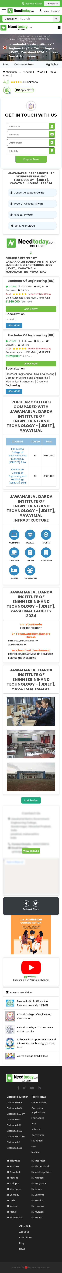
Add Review (31, 800)
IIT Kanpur (12, 1206)
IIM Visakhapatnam (41, 1172)
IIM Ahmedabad (40, 1166)
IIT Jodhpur (13, 1183)
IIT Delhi (11, 1200)
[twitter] (36, 903)
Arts (33, 1123)
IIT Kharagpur (14, 1189)
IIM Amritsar (37, 1177)
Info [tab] (5, 64)
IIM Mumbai (37, 1211)
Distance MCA (14, 1108)
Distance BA (13, 1142)
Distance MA (14, 1119)
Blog (21, 1243)
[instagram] (24, 1088)
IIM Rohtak (37, 1217)
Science (35, 1129)
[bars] (59, 28)
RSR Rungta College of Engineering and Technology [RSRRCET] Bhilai (17, 455)
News (22, 1248)
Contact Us (25, 1237)
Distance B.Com (16, 1136)
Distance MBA (14, 1102)
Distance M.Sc (14, 1148)
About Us (24, 1231)
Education (37, 1140)
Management (39, 1102)
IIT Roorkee (13, 1166)
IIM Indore (36, 1189)
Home (12, 39)
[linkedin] (39, 1088)
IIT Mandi (12, 1211)
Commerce (38, 1135)
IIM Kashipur (37, 1200)
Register (55, 11)
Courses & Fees (24, 64)
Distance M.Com (16, 1113)
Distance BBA (14, 1125)
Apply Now (26, 90)
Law (33, 1146)
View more (14, 325)
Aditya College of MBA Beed (32, 1056)
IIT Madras (12, 1177)
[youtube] (32, 1088)
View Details (31, 850)
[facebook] (26, 903)
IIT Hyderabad (14, 1217)
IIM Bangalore (38, 1183)
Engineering (37, 1118)
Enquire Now (31, 159)
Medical (35, 1152)
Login (46, 11)
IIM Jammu (37, 1194)
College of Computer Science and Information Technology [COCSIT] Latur (36, 1043)
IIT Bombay (13, 1194)
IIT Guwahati (14, 1172)
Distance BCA (14, 1130)
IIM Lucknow (38, 1206)
